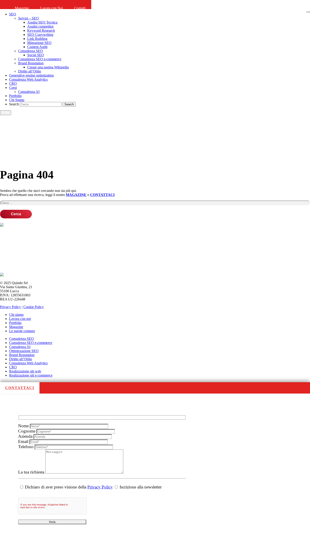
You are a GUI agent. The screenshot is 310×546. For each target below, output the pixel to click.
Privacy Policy (10, 307)
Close (5, 112)
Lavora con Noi (51, 8)
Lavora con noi (20, 319)
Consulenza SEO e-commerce (30, 343)
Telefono (26, 446)
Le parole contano (22, 331)
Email (24, 441)
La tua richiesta (31, 472)
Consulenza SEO (21, 339)
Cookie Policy (33, 307)
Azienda (26, 436)
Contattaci (19, 388)
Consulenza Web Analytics (28, 363)
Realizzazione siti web (25, 371)
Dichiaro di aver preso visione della (68, 487)
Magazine (22, 8)
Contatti (80, 8)
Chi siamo (16, 314)
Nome (24, 425)
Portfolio (15, 323)
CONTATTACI (102, 195)
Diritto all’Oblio (20, 359)
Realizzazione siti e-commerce (30, 375)
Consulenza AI (19, 347)
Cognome (27, 431)
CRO (13, 367)
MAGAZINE (76, 195)
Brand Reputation (21, 355)
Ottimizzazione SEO (24, 351)
